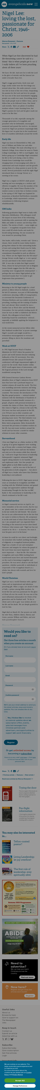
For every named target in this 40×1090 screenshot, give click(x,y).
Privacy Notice (17, 1074)
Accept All (20, 1080)
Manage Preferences (20, 1086)
